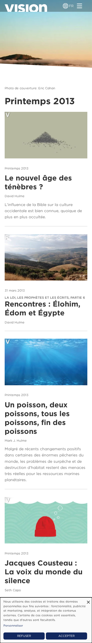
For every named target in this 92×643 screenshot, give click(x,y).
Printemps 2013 (16, 168)
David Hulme (15, 196)
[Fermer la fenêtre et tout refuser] (88, 600)
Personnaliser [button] (13, 625)
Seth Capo (13, 590)
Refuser (24, 636)
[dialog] (46, 620)
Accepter (66, 636)
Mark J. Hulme (16, 440)
